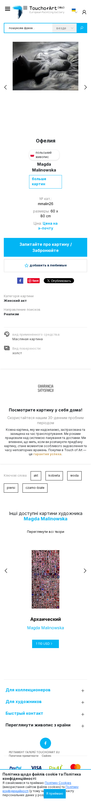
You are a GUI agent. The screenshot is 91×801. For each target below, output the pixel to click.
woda (74, 475)
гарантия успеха (47, 454)
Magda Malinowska (45, 518)
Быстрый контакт (24, 713)
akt (36, 475)
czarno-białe (35, 488)
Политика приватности (23, 755)
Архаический (45, 619)
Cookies (46, 755)
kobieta (54, 475)
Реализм (11, 314)
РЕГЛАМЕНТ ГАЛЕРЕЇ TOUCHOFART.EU (34, 752)
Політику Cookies (58, 783)
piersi (11, 488)
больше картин (39, 181)
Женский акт (15, 300)
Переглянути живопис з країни (38, 725)
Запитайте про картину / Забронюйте (45, 247)
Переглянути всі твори (45, 532)
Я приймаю (54, 793)
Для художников (24, 701)
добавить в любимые (48, 265)
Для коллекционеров (28, 690)
